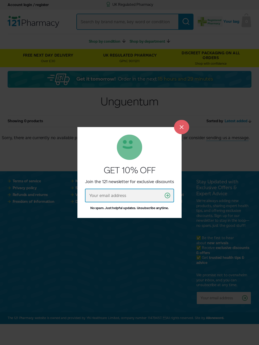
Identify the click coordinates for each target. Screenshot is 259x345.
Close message (181, 127)
